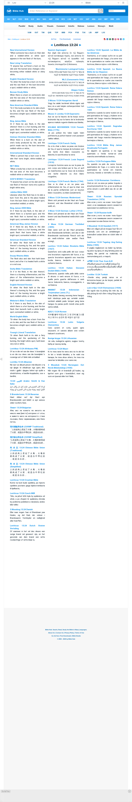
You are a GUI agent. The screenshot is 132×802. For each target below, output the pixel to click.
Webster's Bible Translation (23, 301)
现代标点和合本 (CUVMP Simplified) (26, 437)
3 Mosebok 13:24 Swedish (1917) (102, 226)
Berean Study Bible (19, 92)
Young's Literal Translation (23, 332)
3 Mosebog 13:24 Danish (21, 509)
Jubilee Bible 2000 (18, 192)
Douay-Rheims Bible (19, 256)
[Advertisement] (66, 592)
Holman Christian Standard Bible (25, 137)
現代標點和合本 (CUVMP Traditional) (26, 427)
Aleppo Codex (77, 90)
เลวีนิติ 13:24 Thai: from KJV (100, 261)
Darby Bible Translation (21, 269)
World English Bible (19, 316)
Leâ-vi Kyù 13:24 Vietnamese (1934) (104, 288)
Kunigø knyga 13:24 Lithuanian (62, 338)
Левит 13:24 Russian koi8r (99, 213)
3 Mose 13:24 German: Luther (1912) (65, 211)
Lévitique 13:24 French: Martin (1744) (65, 181)
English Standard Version (22, 79)
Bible (9, 39)
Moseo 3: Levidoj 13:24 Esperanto (63, 114)
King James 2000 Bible (20, 208)
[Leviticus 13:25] (129, 365)
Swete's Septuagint (57, 50)
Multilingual (15, 39)
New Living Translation (21, 63)
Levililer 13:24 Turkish (97, 274)
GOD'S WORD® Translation (22, 179)
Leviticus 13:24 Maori (58, 349)
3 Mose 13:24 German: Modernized (64, 197)
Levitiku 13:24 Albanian (21, 362)
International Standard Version (24, 153)
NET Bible (14, 166)
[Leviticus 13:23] (3, 365)
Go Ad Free (6, 791)
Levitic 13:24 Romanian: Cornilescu (103, 180)
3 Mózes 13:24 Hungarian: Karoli (63, 100)
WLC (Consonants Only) (73, 79)
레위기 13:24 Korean (57, 312)
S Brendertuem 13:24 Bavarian (24, 394)
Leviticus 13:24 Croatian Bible (24, 480)
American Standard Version (23, 240)
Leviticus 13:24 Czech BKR (22, 493)
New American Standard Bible (24, 105)
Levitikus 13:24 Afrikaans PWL (24, 349)
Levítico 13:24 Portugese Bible (101, 161)
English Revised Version (21, 285)
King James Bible (18, 121)
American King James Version (24, 224)
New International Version (22, 50)
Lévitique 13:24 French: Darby (62, 143)
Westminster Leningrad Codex (70, 69)
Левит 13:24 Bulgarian (20, 407)
